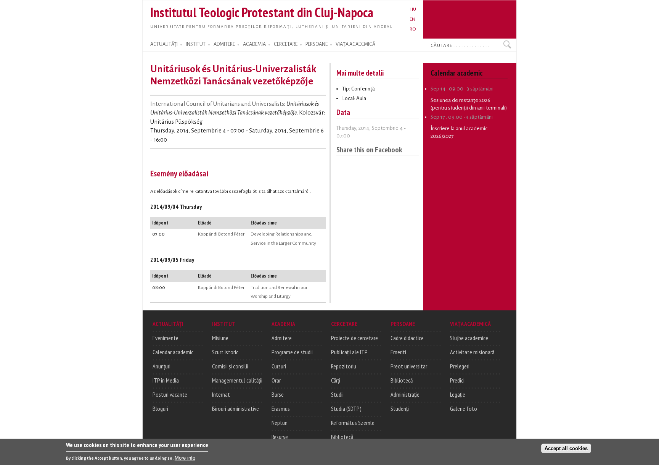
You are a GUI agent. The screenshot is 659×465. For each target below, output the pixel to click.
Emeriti (398, 352)
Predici (457, 380)
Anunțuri (161, 366)
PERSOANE (316, 44)
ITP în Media (166, 380)
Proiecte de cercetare (354, 338)
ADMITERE (224, 44)
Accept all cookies (566, 448)
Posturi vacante (170, 394)
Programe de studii (292, 352)
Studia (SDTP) (346, 408)
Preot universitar (409, 366)
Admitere (282, 338)
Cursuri (279, 366)
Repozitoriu (343, 366)
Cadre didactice (407, 338)
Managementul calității (237, 380)
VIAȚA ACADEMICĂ (355, 44)
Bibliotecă (342, 437)
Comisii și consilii (230, 366)
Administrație (405, 394)
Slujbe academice (469, 338)
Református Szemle (353, 422)
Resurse (280, 437)
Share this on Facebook (369, 149)
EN (412, 19)
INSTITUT (196, 44)
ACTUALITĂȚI (164, 44)
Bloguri (160, 408)
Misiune (220, 338)
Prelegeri (459, 366)
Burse (278, 394)
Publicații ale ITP (349, 352)
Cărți (335, 380)
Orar (276, 380)
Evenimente (165, 338)
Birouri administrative (235, 408)
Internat (221, 394)
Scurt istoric (225, 352)
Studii (337, 394)
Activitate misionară (472, 352)
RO (413, 29)
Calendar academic (173, 352)
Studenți (400, 408)
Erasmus (281, 408)
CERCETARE (285, 44)
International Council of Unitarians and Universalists (217, 104)
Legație (457, 394)
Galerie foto (463, 408)
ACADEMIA (254, 44)
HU (413, 9)
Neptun (280, 422)
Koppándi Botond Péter (221, 234)
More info (185, 457)
